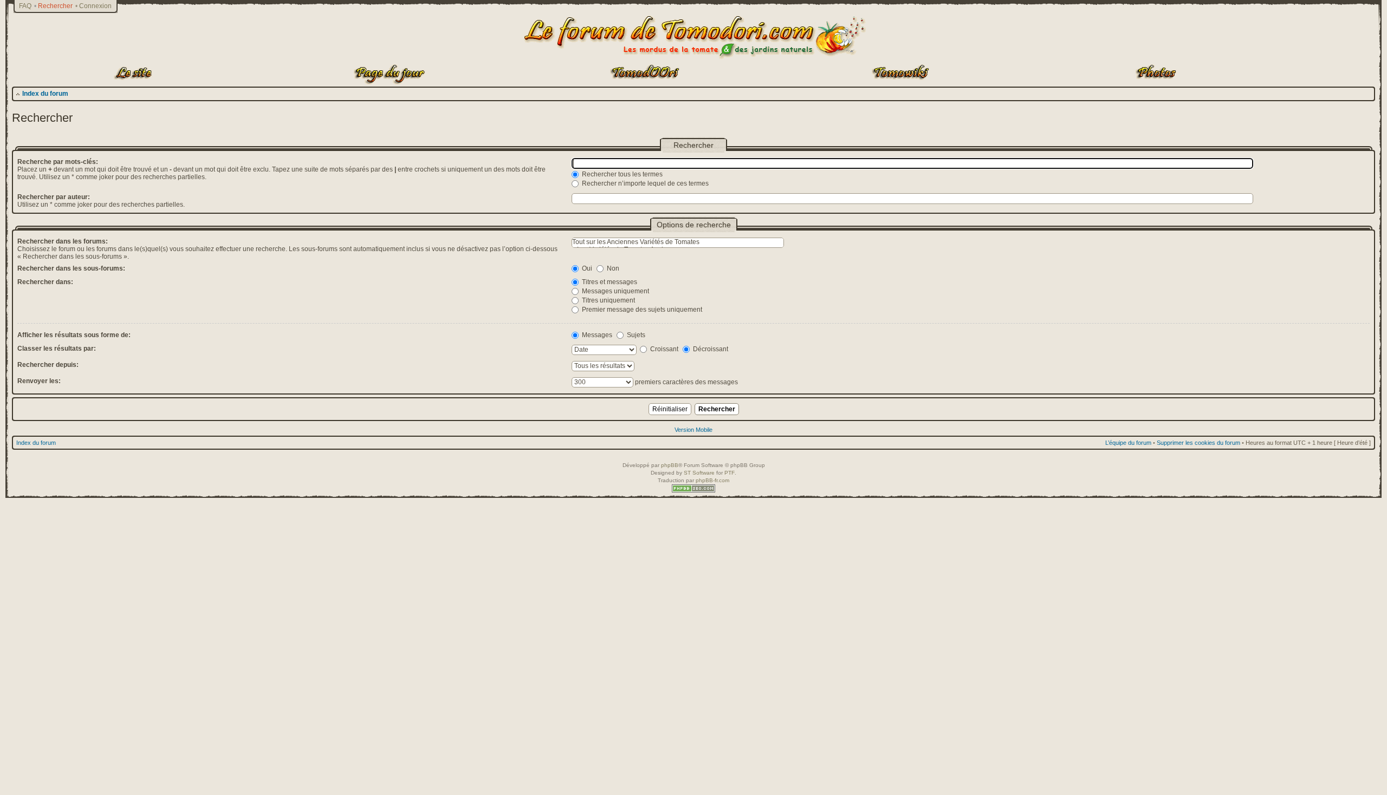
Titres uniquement (607, 300)
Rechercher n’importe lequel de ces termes (644, 183)
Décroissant (709, 349)
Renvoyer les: (39, 381)
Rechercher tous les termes (621, 174)
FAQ (25, 6)
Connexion (95, 6)
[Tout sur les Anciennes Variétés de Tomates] (677, 242)
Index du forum (45, 93)
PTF (729, 473)
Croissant (663, 349)
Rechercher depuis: (48, 365)
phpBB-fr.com (712, 480)
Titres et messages (608, 282)
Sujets (635, 335)
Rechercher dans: (45, 282)
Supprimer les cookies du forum (1198, 442)
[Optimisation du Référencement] (693, 491)
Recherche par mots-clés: (57, 162)
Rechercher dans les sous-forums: (71, 268)
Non (612, 268)
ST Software (699, 473)
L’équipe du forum (1128, 442)
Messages (596, 335)
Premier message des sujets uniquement (641, 309)
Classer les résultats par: (56, 348)
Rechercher (55, 6)
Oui (586, 268)
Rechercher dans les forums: (62, 241)
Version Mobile (693, 429)
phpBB (669, 465)
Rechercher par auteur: (53, 197)
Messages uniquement (614, 291)
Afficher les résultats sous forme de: (74, 335)
